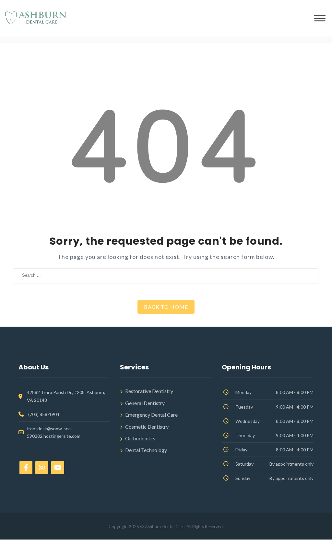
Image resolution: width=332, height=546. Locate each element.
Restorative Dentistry (149, 391)
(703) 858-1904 (43, 414)
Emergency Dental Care (151, 415)
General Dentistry (145, 403)
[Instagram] (41, 467)
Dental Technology (146, 450)
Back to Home (166, 307)
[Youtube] (57, 467)
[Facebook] (25, 467)
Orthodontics (140, 438)
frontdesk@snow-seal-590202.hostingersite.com (53, 432)
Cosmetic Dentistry (147, 427)
